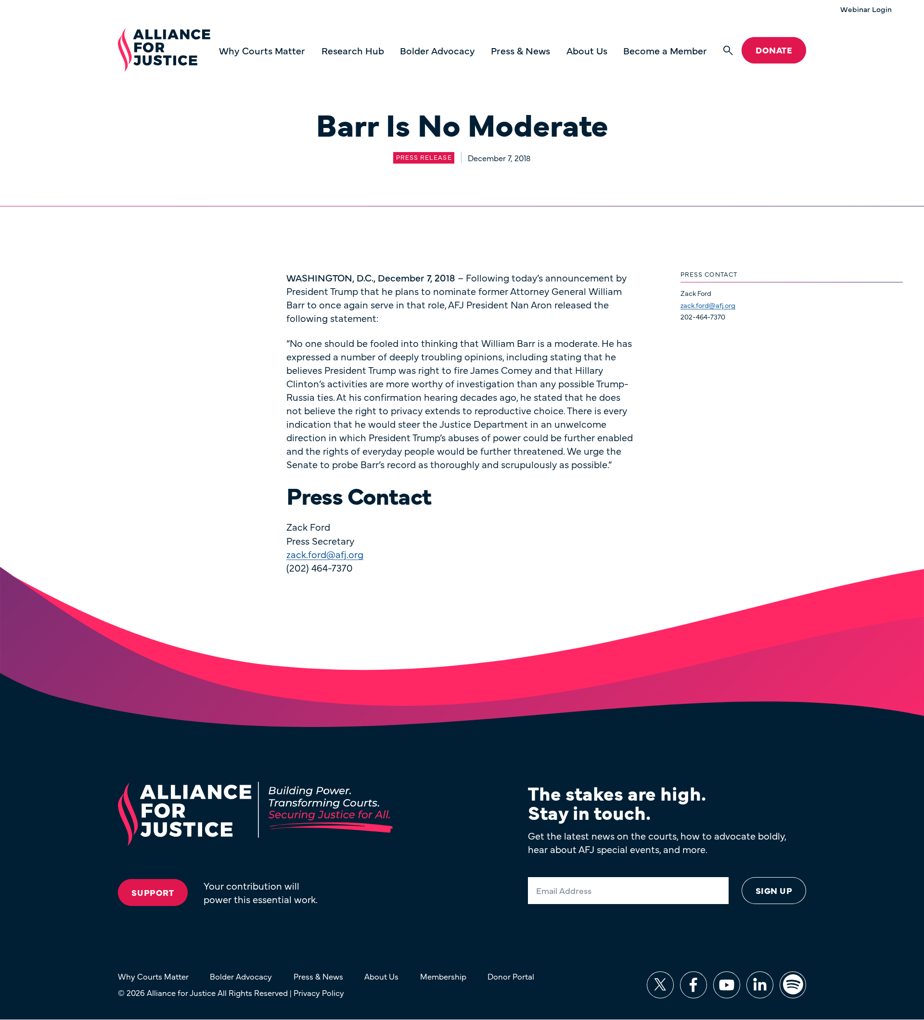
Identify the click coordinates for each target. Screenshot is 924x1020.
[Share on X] (660, 984)
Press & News (520, 50)
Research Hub (352, 50)
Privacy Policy (319, 992)
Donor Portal (511, 976)
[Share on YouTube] (726, 984)
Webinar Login (866, 9)
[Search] (728, 50)
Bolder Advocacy (437, 50)
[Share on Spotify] (793, 984)
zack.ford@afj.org (707, 305)
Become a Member (665, 50)
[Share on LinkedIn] (759, 984)
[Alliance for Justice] (164, 50)
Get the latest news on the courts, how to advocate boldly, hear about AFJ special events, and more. (657, 842)
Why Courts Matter (262, 50)
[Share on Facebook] (693, 984)
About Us (586, 50)
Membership (443, 976)
